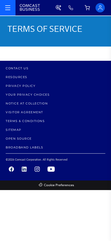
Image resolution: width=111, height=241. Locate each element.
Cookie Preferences (59, 185)
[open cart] (89, 8)
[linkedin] (24, 169)
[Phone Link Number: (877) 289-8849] (75, 7)
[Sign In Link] (100, 7)
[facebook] (11, 169)
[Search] (59, 8)
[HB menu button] (7, 8)
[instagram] (37, 169)
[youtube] (51, 169)
